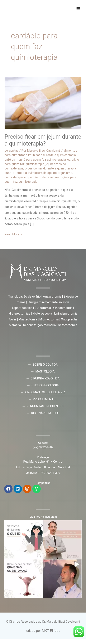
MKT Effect (51, 631)
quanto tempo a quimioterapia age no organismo (38, 173)
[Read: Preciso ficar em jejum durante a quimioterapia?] (43, 103)
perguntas (12, 150)
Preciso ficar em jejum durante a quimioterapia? (43, 140)
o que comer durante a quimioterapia (50, 168)
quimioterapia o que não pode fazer (29, 177)
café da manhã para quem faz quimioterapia (35, 159)
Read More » (13, 234)
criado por (34, 631)
